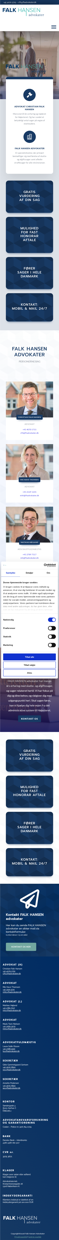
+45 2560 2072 (9, 1026)
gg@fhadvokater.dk (11, 1070)
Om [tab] (48, 573)
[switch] (52, 628)
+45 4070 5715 (9, 2)
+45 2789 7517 (29, 554)
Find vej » (7, 1110)
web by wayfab (35, 1237)
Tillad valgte (29, 665)
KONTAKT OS (29, 718)
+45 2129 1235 (9, 989)
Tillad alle (29, 657)
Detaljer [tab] (29, 573)
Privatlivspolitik (20, 1237)
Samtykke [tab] (10, 573)
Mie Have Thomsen (29, 480)
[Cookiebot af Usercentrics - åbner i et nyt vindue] (44, 565)
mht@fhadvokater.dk (29, 495)
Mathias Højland (29, 542)
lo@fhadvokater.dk (11, 1051)
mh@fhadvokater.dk (29, 558)
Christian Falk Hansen (29, 417)
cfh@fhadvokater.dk (27, 2)
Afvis (29, 673)
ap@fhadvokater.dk (11, 1088)
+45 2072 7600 (9, 1067)
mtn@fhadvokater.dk (12, 1029)
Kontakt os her (21, 946)
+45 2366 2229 (9, 1049)
